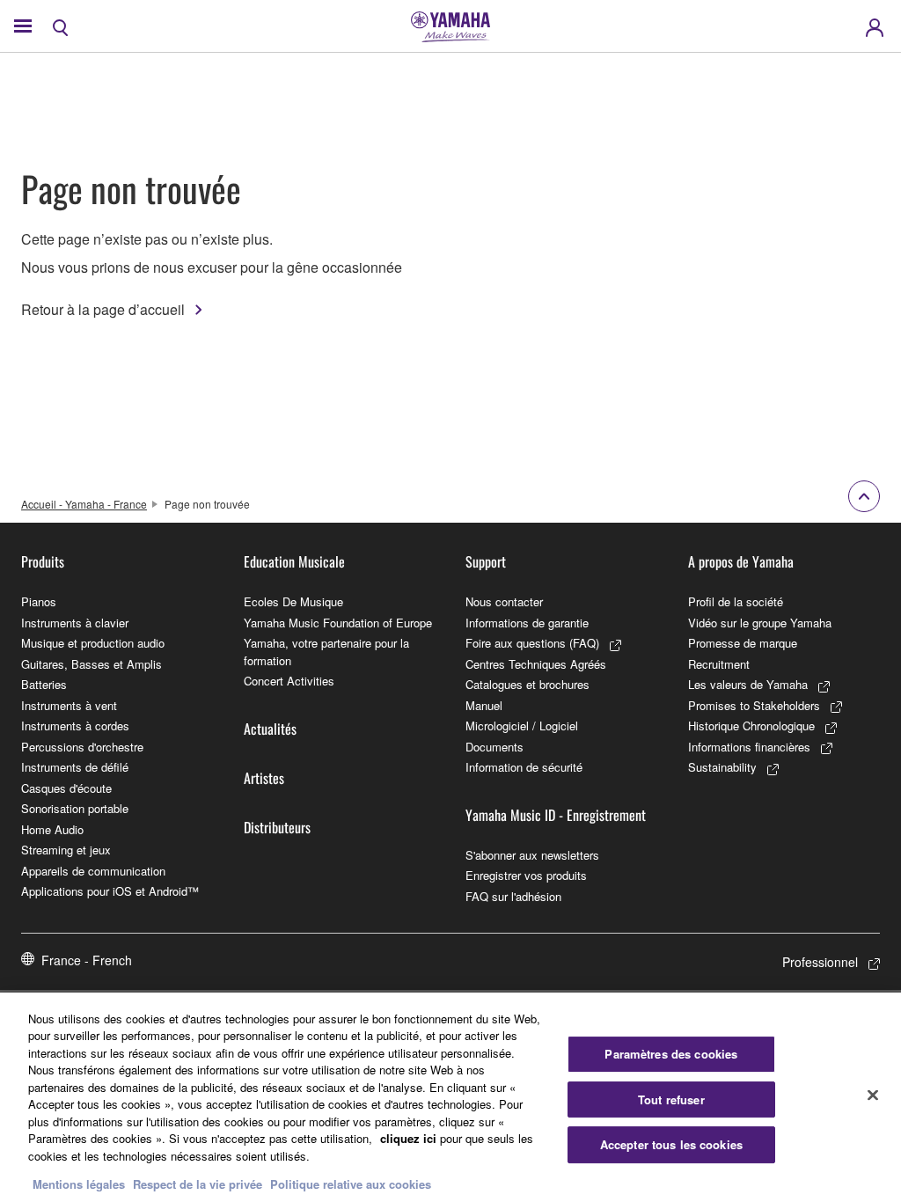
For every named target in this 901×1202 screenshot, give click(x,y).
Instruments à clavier (74, 622)
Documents (494, 746)
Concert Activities (289, 680)
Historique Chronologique (751, 725)
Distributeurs (277, 827)
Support (485, 561)
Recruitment (719, 664)
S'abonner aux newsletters (532, 855)
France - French (86, 960)
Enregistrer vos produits (526, 875)
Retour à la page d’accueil (103, 309)
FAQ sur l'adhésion (513, 896)
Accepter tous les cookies (671, 1144)
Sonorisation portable (74, 808)
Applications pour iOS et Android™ (110, 891)
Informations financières (749, 746)
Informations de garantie (527, 622)
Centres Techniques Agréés (535, 664)
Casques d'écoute (66, 788)
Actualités (270, 728)
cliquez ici (408, 1138)
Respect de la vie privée (197, 1184)
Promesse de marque (742, 642)
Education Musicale (294, 561)
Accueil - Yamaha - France (84, 503)
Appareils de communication (93, 870)
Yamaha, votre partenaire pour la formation (326, 651)
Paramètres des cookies (670, 1053)
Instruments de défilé (74, 767)
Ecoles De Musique (293, 601)
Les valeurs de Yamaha (748, 684)
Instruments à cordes (75, 725)
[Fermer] (872, 1094)
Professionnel (820, 962)
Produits (42, 561)
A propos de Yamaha (741, 561)
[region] (450, 1097)
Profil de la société (735, 601)
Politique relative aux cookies (350, 1184)
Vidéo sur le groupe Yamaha (759, 622)
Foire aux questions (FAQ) (532, 642)
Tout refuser (671, 1099)
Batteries (44, 684)
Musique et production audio (93, 642)
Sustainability (722, 767)
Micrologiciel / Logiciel (521, 725)
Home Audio (52, 829)
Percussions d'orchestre (82, 746)
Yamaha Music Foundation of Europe (338, 622)
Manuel (483, 705)
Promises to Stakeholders (754, 705)
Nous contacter (504, 601)
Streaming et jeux (66, 849)
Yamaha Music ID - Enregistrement (555, 814)
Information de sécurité (523, 767)
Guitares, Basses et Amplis (91, 664)
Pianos (38, 601)
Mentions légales (79, 1184)
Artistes (264, 777)
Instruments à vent (69, 705)
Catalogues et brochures (527, 684)
